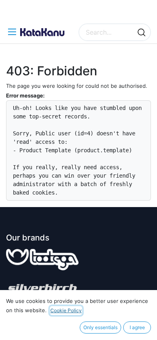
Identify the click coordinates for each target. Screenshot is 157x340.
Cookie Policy (66, 310)
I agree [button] (137, 327)
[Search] (141, 32)
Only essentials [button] (100, 327)
